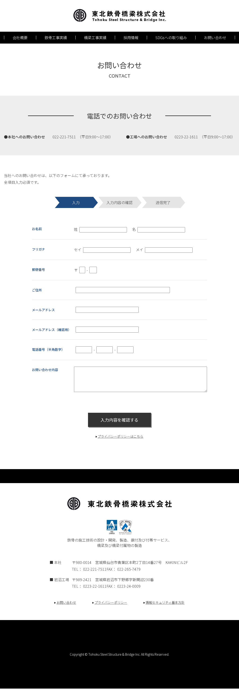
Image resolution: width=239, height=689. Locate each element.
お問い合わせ (215, 37)
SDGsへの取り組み (171, 37)
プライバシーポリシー (111, 602)
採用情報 (130, 37)
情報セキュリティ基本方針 (165, 602)
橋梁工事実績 (95, 37)
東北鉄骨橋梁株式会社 (119, 15)
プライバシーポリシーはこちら (120, 436)
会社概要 (20, 37)
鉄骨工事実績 (56, 37)
